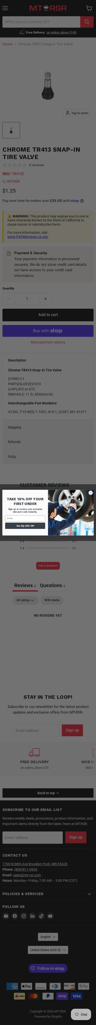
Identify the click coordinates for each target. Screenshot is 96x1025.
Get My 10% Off (25, 525)
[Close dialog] (91, 493)
